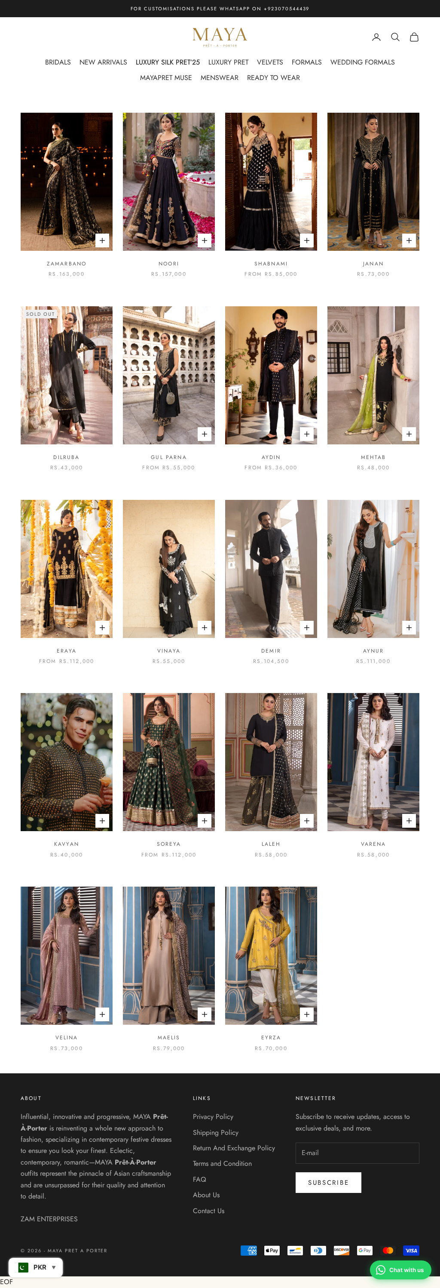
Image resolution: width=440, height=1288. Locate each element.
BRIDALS (58, 62)
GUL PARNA (168, 457)
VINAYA (168, 651)
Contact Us (208, 1211)
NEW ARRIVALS (103, 62)
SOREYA (169, 844)
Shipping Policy (215, 1132)
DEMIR (271, 651)
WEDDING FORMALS (362, 62)
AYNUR (373, 651)
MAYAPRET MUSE (166, 78)
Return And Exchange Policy (234, 1148)
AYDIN (271, 457)
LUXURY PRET (228, 62)
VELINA (66, 1037)
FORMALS (307, 62)
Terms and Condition (222, 1163)
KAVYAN (66, 844)
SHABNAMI (271, 264)
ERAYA (66, 651)
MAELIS (169, 1037)
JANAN (373, 264)
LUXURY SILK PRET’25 (168, 62)
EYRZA (271, 1037)
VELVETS (270, 62)
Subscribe (328, 1182)
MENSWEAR (219, 78)
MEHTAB (373, 457)
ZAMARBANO (66, 264)
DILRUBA (66, 457)
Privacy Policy (213, 1117)
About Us (206, 1195)
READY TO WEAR (273, 78)
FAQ (199, 1179)
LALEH (271, 844)
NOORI (169, 264)
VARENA (373, 844)
